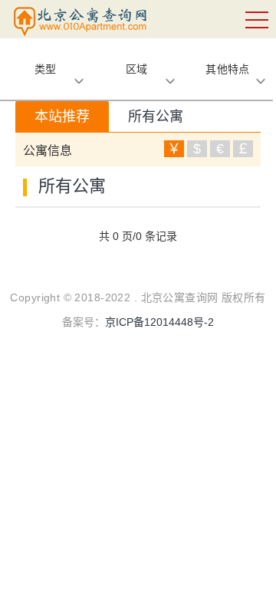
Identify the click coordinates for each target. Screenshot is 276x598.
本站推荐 (62, 116)
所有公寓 (155, 116)
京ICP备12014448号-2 (159, 322)
